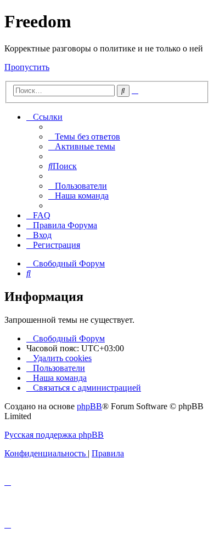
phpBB (89, 406)
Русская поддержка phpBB (54, 434)
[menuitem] (84, 136)
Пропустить (26, 67)
